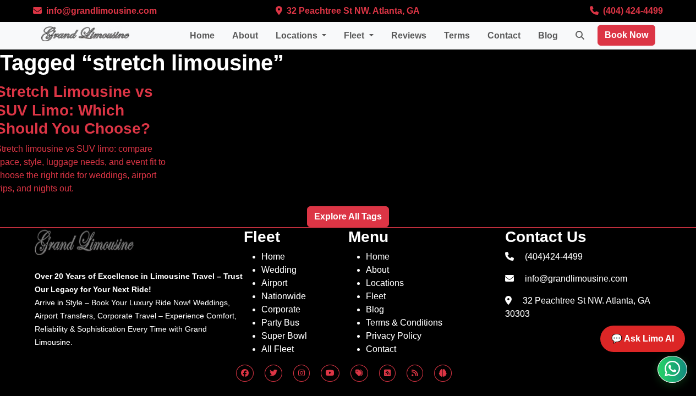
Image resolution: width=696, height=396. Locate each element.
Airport (274, 283)
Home (202, 35)
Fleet (376, 296)
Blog (548, 35)
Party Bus (280, 322)
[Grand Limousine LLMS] (443, 373)
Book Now (626, 35)
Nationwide (283, 296)
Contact (503, 35)
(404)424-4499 (554, 256)
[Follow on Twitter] (273, 373)
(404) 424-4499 (632, 10)
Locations (385, 283)
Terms (457, 35)
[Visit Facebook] (245, 373)
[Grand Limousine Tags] (359, 373)
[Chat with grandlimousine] (672, 369)
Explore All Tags (348, 216)
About (245, 35)
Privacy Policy (393, 335)
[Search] (580, 36)
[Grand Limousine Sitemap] (415, 373)
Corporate (280, 309)
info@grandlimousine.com (100, 10)
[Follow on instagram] (301, 373)
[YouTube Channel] (330, 373)
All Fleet (277, 349)
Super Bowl (284, 335)
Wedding (279, 269)
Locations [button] (298, 35)
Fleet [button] (355, 35)
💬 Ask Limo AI (642, 338)
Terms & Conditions (404, 322)
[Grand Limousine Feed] (387, 373)
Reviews (408, 35)
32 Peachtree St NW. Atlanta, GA (352, 10)
